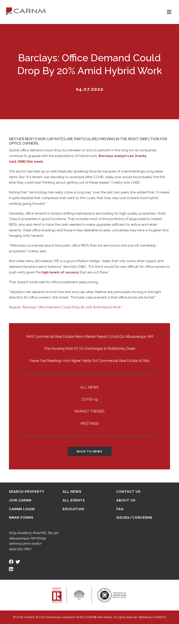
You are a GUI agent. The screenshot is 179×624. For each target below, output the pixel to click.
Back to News (89, 451)
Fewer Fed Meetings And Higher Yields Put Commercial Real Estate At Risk (89, 361)
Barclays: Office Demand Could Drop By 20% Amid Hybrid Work (72, 307)
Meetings (90, 423)
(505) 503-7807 (20, 549)
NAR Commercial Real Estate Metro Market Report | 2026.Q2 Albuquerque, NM (89, 336)
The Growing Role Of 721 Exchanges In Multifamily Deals (89, 348)
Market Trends (89, 411)
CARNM (26, 11)
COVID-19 (89, 399)
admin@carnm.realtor (25, 544)
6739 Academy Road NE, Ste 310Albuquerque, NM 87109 (33, 535)
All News (89, 387)
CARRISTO (159, 617)
